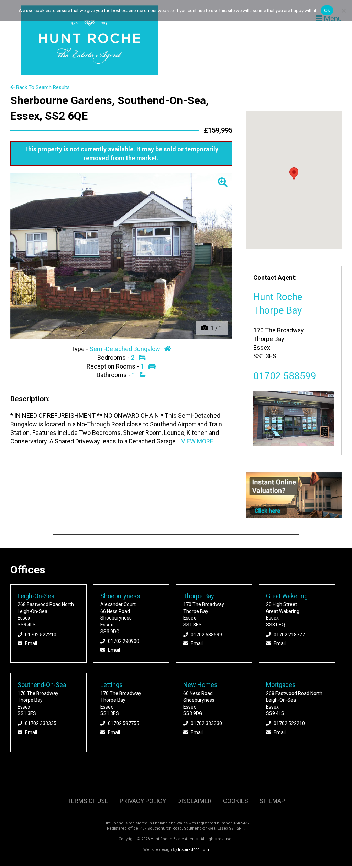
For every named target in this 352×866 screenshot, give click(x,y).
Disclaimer (194, 800)
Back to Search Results (42, 87)
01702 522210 (40, 634)
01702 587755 (123, 723)
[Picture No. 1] (121, 256)
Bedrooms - (114, 357)
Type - (80, 348)
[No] (343, 10)
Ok (327, 10)
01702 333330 (206, 723)
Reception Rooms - (113, 366)
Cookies (235, 800)
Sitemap (272, 800)
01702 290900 (123, 641)
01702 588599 (284, 376)
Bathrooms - (114, 375)
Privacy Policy (143, 800)
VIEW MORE (197, 441)
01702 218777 (289, 634)
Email (31, 643)
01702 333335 (40, 723)
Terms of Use (87, 800)
